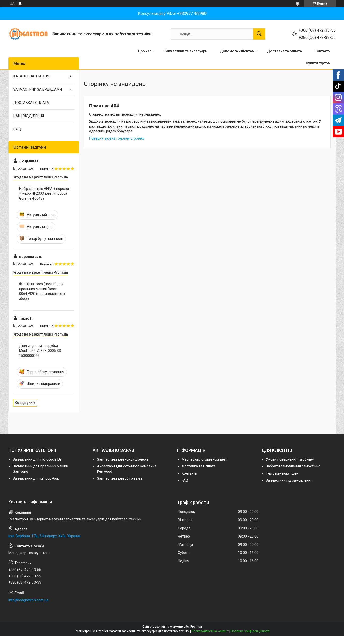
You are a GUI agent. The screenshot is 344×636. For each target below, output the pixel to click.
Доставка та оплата (284, 51)
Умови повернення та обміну (290, 459)
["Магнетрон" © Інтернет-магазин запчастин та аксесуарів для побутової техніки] (28, 33)
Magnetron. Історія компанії (204, 459)
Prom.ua (196, 626)
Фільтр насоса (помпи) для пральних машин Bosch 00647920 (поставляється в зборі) (42, 291)
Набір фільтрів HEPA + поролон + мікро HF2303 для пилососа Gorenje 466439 (44, 193)
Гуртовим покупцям (282, 473)
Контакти (323, 51)
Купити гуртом (318, 63)
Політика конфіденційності (250, 631)
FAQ (185, 480)
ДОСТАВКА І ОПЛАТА (31, 103)
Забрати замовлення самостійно (293, 466)
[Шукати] (259, 34)
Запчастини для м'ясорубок (36, 478)
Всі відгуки (23, 402)
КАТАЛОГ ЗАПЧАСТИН (32, 76)
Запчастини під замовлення (289, 480)
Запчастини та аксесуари (185, 51)
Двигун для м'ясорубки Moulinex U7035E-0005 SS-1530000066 (40, 350)
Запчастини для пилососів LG (37, 459)
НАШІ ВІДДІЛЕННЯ (28, 116)
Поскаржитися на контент (210, 631)
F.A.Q (17, 129)
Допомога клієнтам (237, 51)
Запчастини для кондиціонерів (123, 459)
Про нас (145, 51)
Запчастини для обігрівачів (120, 478)
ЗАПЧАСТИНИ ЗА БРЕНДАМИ (37, 89)
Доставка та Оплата (199, 466)
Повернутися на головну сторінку (116, 138)
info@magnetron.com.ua (28, 600)
